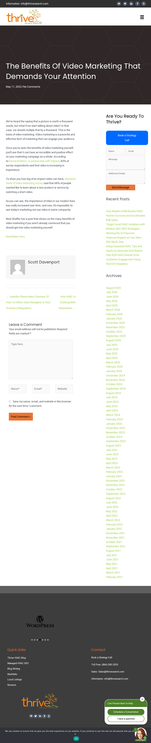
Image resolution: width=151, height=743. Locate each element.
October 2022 (114, 489)
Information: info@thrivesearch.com (109, 678)
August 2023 (113, 445)
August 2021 (113, 550)
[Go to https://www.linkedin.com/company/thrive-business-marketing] (131, 3)
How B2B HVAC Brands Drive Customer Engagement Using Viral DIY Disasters (123, 259)
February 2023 (114, 471)
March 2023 (113, 467)
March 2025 (113, 362)
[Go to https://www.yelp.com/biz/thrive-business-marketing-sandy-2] (143, 3)
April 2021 (112, 568)
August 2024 (113, 393)
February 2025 (114, 366)
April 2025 (112, 357)
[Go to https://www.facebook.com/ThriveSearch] (137, 3)
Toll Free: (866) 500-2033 (104, 664)
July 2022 (111, 502)
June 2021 (112, 559)
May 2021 (111, 563)
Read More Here (15, 236)
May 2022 (111, 511)
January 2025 (114, 371)
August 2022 (113, 498)
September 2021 (116, 546)
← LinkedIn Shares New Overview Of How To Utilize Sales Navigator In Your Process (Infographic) (28, 297)
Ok (76, 738)
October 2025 (114, 331)
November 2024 (115, 379)
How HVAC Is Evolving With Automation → (67, 297)
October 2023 (114, 436)
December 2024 (115, 375)
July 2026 (111, 292)
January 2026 (114, 318)
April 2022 (112, 515)
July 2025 (111, 344)
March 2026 (113, 309)
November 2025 (115, 327)
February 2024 (114, 419)
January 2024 (114, 423)
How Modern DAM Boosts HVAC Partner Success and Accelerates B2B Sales (125, 215)
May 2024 (111, 406)
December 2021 (115, 533)
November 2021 (115, 537)
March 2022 (113, 520)
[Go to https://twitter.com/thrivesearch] (125, 3)
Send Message (120, 187)
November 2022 (115, 484)
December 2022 (115, 480)
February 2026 (114, 314)
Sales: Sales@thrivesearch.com (107, 671)
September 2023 (116, 441)
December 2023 (115, 428)
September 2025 (116, 335)
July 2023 (111, 450)
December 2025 (115, 322)
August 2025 (113, 340)
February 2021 (114, 577)
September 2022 (116, 493)
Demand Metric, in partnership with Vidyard (34, 161)
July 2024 (111, 397)
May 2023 (111, 458)
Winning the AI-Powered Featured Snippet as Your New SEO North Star (123, 237)
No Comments (31, 86)
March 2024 (113, 414)
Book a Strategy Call (101, 657)
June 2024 (112, 401)
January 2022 (114, 528)
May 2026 (111, 301)
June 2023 (112, 454)
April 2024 (112, 410)
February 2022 (114, 524)
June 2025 (112, 349)
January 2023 (114, 476)
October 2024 (114, 384)
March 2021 (113, 572)
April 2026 (112, 305)
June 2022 (112, 506)
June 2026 (112, 296)
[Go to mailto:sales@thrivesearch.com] (119, 3)
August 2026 (113, 287)
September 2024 (116, 388)
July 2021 (111, 555)
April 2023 (112, 463)
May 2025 (111, 353)
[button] (127, 138)
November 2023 (115, 432)
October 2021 (114, 542)
